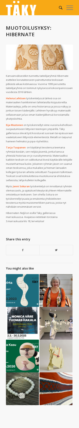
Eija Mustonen (14, 125)
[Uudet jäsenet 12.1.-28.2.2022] (22, 388)
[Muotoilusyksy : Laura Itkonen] (56, 356)
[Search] (59, 7)
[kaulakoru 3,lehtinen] (39, 57)
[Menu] (68, 7)
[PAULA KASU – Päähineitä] (22, 356)
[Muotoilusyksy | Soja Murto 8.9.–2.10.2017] (56, 388)
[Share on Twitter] (56, 250)
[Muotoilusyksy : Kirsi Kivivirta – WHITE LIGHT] (22, 290)
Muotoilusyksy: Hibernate (29, 31)
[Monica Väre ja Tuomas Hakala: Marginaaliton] (22, 323)
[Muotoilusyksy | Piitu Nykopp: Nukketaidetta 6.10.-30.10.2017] (56, 323)
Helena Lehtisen (16, 98)
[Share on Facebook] (23, 250)
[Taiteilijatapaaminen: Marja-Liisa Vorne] (56, 290)
